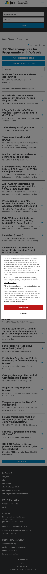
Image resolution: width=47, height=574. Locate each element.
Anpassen (23, 313)
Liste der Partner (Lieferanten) (14, 301)
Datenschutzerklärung (10, 283)
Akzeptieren (23, 307)
